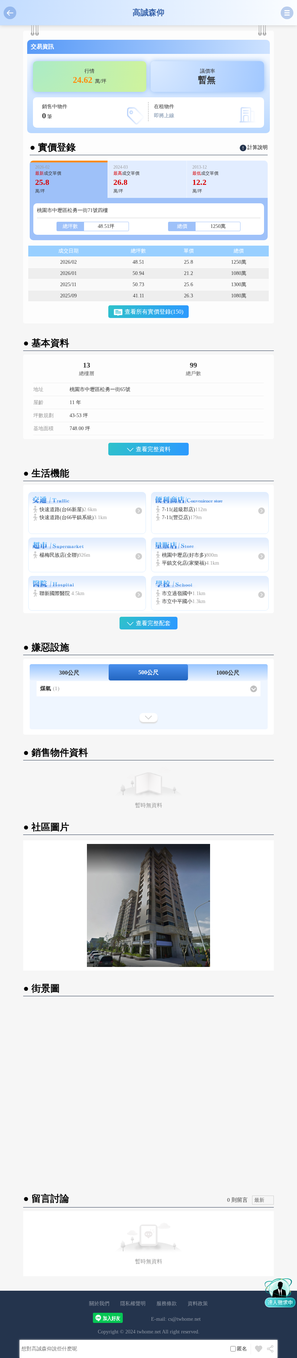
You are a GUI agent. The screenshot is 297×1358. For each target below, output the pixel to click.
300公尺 (69, 673)
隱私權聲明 (133, 1303)
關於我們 (99, 1303)
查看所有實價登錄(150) (154, 312)
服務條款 (166, 1303)
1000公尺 (227, 673)
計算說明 (257, 147)
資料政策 (198, 1303)
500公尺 (148, 672)
